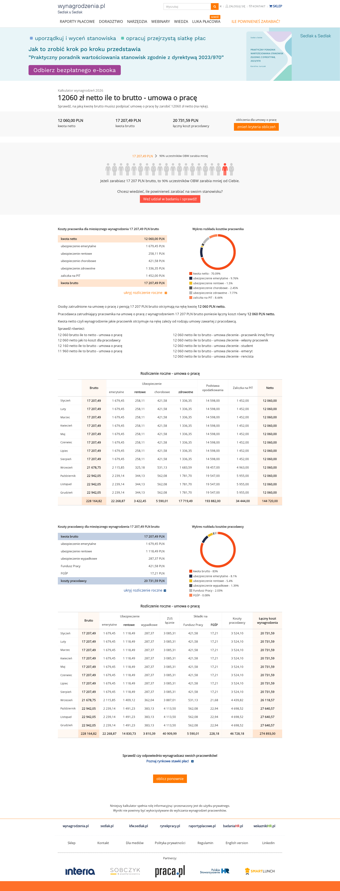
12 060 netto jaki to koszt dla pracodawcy (89, 340)
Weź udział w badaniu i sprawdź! (170, 199)
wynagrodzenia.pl (76, 826)
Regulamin (205, 843)
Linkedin (268, 843)
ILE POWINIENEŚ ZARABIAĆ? (256, 21)
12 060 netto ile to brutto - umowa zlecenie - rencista (213, 356)
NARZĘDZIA (137, 21)
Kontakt (258, 6)
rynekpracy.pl (170, 826)
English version (237, 843)
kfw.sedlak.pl (138, 826)
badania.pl (233, 826)
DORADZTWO (111, 21)
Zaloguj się (236, 6)
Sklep (277, 6)
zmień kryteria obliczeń (256, 126)
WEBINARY (160, 21)
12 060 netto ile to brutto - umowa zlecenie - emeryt (213, 351)
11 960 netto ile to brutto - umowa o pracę (90, 351)
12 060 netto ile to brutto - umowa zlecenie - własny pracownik (220, 340)
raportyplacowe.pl (202, 826)
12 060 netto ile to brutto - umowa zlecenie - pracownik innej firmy (223, 335)
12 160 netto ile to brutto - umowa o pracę (90, 345)
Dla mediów (134, 843)
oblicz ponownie (170, 778)
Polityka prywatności (170, 843)
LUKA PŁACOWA (206, 21)
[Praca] (125, 871)
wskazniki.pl (264, 826)
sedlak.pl (107, 826)
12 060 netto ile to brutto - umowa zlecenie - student (213, 345)
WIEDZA (181, 21)
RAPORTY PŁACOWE (77, 21)
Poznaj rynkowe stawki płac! (167, 761)
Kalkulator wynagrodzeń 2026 (80, 90)
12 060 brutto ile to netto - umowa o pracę (90, 335)
